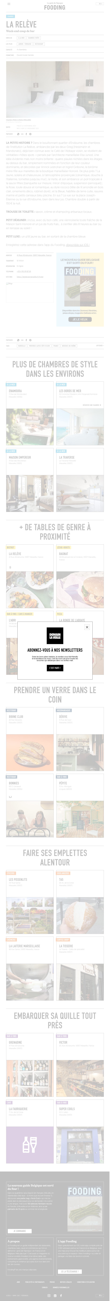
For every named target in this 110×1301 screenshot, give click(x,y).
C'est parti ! (55, 668)
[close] (87, 627)
